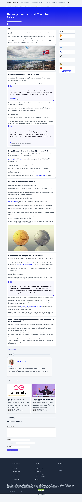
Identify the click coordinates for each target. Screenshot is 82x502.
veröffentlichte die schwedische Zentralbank (28, 273)
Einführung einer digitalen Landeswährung (30, 306)
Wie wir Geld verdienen (40, 468)
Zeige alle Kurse (67, 71)
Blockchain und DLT (13, 201)
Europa (14, 349)
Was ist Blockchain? (16, 463)
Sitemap (60, 470)
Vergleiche (41, 2)
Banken (10, 349)
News (22, 2)
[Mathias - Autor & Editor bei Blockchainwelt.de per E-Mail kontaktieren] (9, 366)
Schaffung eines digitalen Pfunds (25, 264)
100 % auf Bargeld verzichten (41, 175)
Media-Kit (37, 479)
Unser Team (37, 466)
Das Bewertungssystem (40, 474)
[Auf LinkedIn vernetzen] (11, 366)
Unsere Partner (38, 471)
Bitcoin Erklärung (15, 466)
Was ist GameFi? (15, 479)
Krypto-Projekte (61, 2)
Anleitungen (34, 2)
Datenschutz (61, 466)
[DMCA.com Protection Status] (41, 490)
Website (9, 446)
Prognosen (26, 2)
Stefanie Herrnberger (15, 409)
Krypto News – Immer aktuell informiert (14, 21)
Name (9, 439)
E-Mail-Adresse (11, 443)
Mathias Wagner (20, 361)
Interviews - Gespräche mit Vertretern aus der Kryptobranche (44, 395)
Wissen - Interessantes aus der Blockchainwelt (16, 395)
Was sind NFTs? (15, 474)
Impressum (60, 463)
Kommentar (10, 426)
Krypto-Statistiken (16, 476)
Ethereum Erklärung (16, 471)
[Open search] (73, 2)
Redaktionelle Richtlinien (40, 476)
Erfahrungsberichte (51, 2)
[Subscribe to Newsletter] (68, 2)
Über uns (37, 463)
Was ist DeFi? (14, 468)
